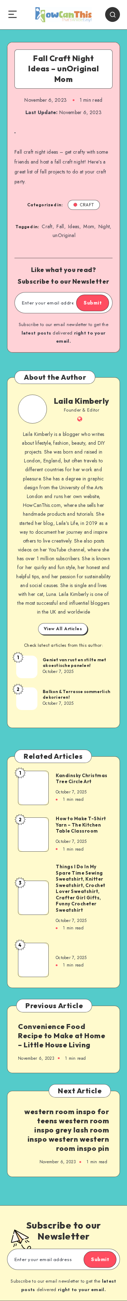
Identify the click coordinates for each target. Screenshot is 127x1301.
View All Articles (63, 629)
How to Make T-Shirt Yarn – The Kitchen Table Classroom (81, 825)
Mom (88, 226)
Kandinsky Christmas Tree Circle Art (82, 779)
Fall (60, 226)
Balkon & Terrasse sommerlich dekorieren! (76, 694)
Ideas (73, 226)
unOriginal (64, 235)
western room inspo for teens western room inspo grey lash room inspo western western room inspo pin (66, 1130)
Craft (47, 226)
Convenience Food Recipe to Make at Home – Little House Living (61, 1035)
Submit (93, 302)
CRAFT (87, 204)
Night (104, 226)
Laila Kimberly (81, 401)
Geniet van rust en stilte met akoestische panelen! (74, 662)
